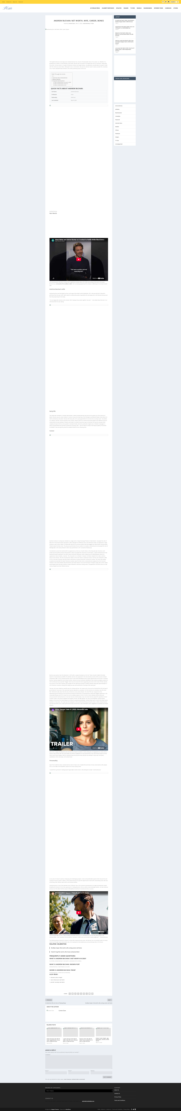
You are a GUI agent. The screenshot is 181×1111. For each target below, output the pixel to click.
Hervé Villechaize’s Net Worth (57, 980)
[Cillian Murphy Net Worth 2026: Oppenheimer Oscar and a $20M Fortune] (54, 1032)
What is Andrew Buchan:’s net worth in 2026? (63, 82)
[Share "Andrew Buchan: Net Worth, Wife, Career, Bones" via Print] (92, 993)
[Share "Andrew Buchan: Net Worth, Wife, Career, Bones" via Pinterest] (78, 993)
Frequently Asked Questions (59, 80)
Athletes (118, 8)
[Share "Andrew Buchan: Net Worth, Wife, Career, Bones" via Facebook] (69, 993)
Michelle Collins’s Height (56, 977)
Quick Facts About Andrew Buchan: (60, 77)
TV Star (132, 8)
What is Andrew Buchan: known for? (61, 83)
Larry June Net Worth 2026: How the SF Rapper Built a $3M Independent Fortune (124, 49)
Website (92, 1070)
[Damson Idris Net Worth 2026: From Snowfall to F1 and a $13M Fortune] (86, 1032)
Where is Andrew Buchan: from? (60, 85)
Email (70, 1070)
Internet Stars (158, 8)
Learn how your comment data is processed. (74, 1079)
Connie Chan (72, 23)
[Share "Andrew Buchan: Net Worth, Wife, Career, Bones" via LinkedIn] (81, 993)
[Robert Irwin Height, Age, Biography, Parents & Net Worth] (103, 1032)
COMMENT (47, 1054)
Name (47, 1070)
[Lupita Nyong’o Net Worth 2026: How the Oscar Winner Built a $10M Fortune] (70, 1032)
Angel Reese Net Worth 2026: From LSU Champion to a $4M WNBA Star (124, 27)
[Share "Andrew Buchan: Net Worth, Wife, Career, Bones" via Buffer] (83, 993)
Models (139, 8)
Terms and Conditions (119, 1100)
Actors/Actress (95, 8)
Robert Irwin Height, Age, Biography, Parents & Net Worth (102, 1039)
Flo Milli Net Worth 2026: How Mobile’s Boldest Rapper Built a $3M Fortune (124, 21)
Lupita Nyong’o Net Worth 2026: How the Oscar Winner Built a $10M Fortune (70, 1040)
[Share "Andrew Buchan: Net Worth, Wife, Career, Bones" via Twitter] (72, 993)
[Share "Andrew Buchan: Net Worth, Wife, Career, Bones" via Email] (89, 993)
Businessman (148, 8)
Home (3, 2)
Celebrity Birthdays (108, 8)
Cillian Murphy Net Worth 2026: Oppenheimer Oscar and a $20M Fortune (53, 1040)
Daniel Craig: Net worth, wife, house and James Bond (65, 952)
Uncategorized (118, 144)
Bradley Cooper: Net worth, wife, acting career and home (66, 948)
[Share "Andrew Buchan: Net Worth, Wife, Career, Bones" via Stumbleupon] (86, 993)
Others (175, 8)
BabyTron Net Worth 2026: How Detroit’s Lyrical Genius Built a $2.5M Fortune (124, 34)
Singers (126, 8)
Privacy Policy (117, 1097)
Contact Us (8, 2)
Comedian (168, 8)
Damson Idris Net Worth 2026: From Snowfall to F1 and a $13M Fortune (86, 1040)
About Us (15, 2)
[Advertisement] (78, 227)
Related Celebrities (56, 79)
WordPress (68, 1109)
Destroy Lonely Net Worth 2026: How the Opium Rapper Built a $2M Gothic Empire (124, 42)
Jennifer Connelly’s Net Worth (58, 982)
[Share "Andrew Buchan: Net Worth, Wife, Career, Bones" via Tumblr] (75, 993)
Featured (21, 2)
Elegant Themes (55, 1109)
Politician (117, 133)
